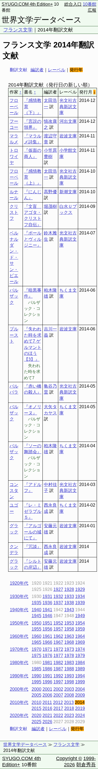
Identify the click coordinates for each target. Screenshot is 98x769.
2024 (80, 715)
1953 (69, 623)
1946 (47, 615)
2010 (36, 702)
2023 (69, 715)
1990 (36, 676)
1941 (47, 609)
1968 (69, 642)
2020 (36, 715)
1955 (36, 629)
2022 (58, 715)
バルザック (14, 296)
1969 (80, 642)
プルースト (14, 335)
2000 (36, 689)
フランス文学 (18, 30)
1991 (47, 676)
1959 (80, 629)
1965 (36, 642)
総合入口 (73, 4)
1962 (58, 636)
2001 (47, 689)
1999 (80, 682)
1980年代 (19, 662)
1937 (58, 602)
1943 (69, 609)
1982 (58, 662)
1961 (47, 636)
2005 (36, 695)
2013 (69, 702)
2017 (58, 708)
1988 (69, 669)
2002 (58, 689)
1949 (80, 615)
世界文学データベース (42, 19)
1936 (47, 602)
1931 (47, 596)
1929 (80, 589)
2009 (80, 695)
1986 (47, 669)
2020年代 (19, 715)
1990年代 (19, 676)
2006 (47, 695)
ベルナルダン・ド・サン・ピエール (14, 257)
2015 (36, 708)
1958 (69, 629)
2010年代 (19, 702)
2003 (69, 689)
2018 (69, 708)
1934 (80, 596)
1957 (58, 629)
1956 (47, 629)
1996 (47, 682)
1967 (58, 642)
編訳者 (37, 69)
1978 (69, 655)
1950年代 (19, 623)
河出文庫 (68, 121)
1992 (58, 676)
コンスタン (14, 490)
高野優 (50, 191)
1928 (69, 589)
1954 (80, 623)
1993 (69, 676)
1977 (58, 655)
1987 (58, 669)
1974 (80, 649)
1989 (80, 669)
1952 (58, 623)
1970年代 (19, 649)
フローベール (14, 106)
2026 (47, 721)
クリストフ (14, 212)
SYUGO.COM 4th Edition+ (27, 4)
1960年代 (19, 636)
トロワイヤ (14, 156)
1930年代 (19, 596)
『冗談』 (32, 546)
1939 (80, 602)
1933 (69, 596)
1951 (47, 623)
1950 (36, 623)
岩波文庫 (68, 136)
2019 (80, 708)
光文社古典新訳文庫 (68, 106)
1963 (69, 636)
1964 (80, 636)
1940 (36, 609)
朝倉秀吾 (86, 764)
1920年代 (19, 583)
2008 (69, 695)
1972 (58, 649)
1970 (36, 649)
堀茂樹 (50, 206)
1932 (58, 596)
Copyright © (69, 758)
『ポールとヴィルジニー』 (32, 239)
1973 (69, 649)
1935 (36, 602)
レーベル (56, 69)
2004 (80, 689)
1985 (36, 669)
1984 (80, 662)
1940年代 (19, 609)
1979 (80, 655)
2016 (47, 708)
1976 (47, 655)
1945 (36, 615)
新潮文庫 (68, 191)
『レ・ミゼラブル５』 (32, 511)
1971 (47, 649)
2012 (58, 702)
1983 (69, 662)
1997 (58, 682)
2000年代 (19, 689)
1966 (47, 642)
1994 (80, 676)
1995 (36, 682)
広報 (92, 10)
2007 (58, 695)
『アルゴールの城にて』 (32, 531)
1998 (69, 682)
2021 (47, 715)
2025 (36, 721)
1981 (47, 662)
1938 (69, 602)
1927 (58, 589)
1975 (36, 655)
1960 (36, 636)
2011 (47, 702)
